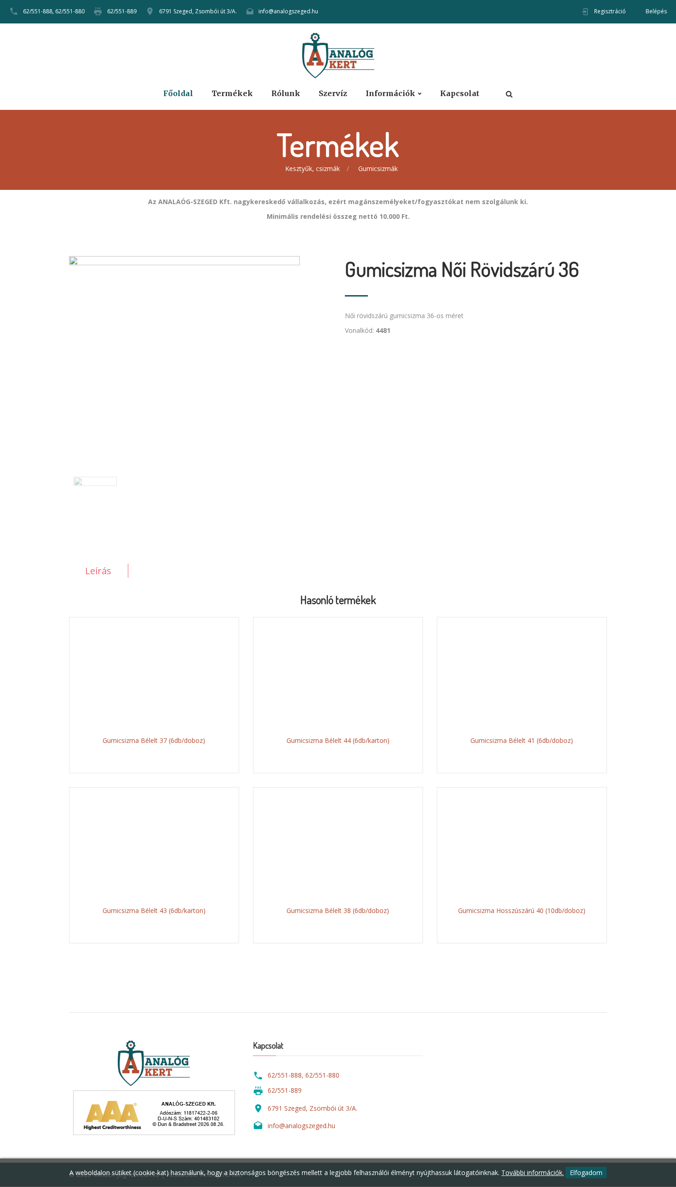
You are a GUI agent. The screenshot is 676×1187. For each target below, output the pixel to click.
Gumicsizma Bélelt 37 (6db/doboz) (154, 740)
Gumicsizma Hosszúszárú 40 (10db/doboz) (521, 910)
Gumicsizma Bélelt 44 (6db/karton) (338, 740)
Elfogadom (586, 1172)
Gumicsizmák (378, 168)
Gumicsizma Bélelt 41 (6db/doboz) (521, 740)
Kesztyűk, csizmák (312, 168)
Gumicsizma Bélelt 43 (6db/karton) (154, 910)
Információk (390, 93)
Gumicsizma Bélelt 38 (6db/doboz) (337, 910)
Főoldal (178, 93)
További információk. (532, 1172)
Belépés (656, 11)
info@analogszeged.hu (288, 11)
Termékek (232, 93)
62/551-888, (38, 11)
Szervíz (333, 93)
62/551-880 (70, 11)
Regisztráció (610, 11)
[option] (200, 350)
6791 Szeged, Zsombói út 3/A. (198, 11)
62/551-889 (122, 11)
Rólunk (285, 93)
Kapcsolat (459, 93)
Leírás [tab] (98, 571)
